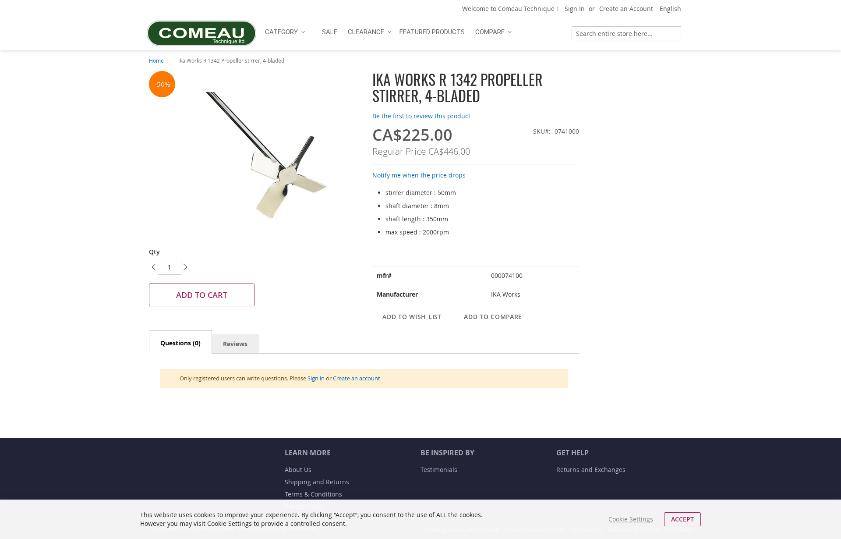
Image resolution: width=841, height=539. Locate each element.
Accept (682, 519)
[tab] (180, 342)
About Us (298, 469)
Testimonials (438, 469)
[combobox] (626, 33)
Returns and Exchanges (590, 469)
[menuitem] (284, 32)
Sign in (316, 378)
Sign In (575, 8)
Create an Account (626, 8)
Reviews (235, 344)
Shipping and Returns (317, 482)
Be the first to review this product (421, 116)
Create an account (356, 378)
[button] (674, 8)
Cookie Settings (630, 519)
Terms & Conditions (313, 494)
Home (156, 60)
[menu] (410, 32)
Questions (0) (180, 343)
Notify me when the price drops (419, 175)
